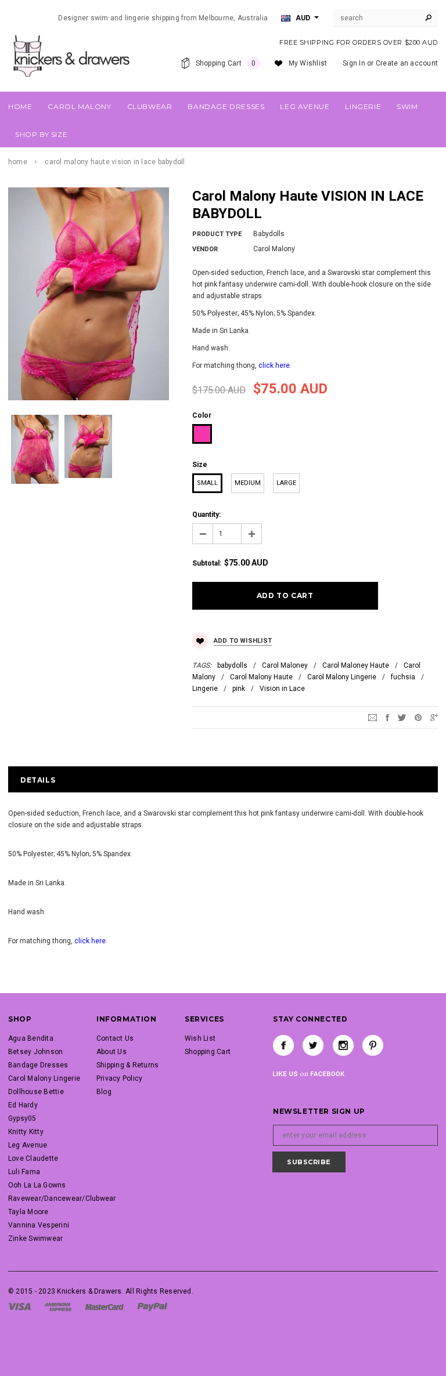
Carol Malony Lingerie (341, 677)
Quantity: (206, 514)
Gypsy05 (22, 1118)
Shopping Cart (208, 1052)
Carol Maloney (285, 665)
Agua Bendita (30, 1038)
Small (207, 483)
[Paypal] (152, 1306)
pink (238, 689)
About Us (111, 1052)
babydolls (232, 665)
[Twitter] (402, 718)
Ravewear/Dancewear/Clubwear (62, 1198)
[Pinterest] (418, 718)
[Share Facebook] (387, 718)
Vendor (205, 249)
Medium (248, 483)
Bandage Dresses (38, 1065)
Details (37, 780)
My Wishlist (308, 63)
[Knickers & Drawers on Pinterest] (372, 1045)
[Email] (372, 718)
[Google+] (434, 718)
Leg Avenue (27, 1145)
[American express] (57, 1306)
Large (286, 483)
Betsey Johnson (35, 1052)
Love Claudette (33, 1158)
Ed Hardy (23, 1105)
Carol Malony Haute (261, 677)
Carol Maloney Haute (355, 665)
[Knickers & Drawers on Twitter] (313, 1045)
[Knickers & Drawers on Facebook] (283, 1045)
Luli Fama (24, 1172)
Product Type (217, 234)
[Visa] (19, 1306)
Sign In (354, 63)
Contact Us (115, 1038)
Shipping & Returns (127, 1065)
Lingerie (205, 689)
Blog (104, 1092)
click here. (275, 365)
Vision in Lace (282, 689)
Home (17, 162)
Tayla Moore (28, 1212)
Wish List (200, 1038)
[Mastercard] (104, 1306)
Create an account (407, 63)
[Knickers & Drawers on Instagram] (343, 1045)
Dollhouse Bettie (36, 1092)
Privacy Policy (119, 1078)
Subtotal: (206, 563)
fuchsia (403, 677)
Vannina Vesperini (38, 1225)
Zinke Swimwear (35, 1238)
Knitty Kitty (26, 1132)
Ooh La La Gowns (37, 1185)
